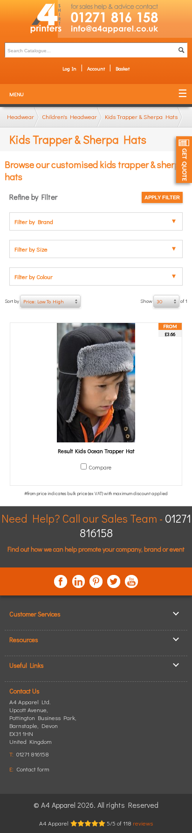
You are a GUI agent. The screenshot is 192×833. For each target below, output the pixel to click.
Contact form (32, 769)
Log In (69, 68)
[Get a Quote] (184, 159)
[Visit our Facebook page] (60, 581)
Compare (100, 467)
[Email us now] (125, 31)
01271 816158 (32, 754)
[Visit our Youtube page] (131, 581)
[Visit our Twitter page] (114, 581)
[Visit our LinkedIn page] (78, 581)
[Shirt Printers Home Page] (29, 19)
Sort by (34, 301)
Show (163, 301)
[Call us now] (125, 12)
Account (96, 68)
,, (42, 725)
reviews (143, 823)
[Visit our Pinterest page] (96, 581)
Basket (123, 68)
